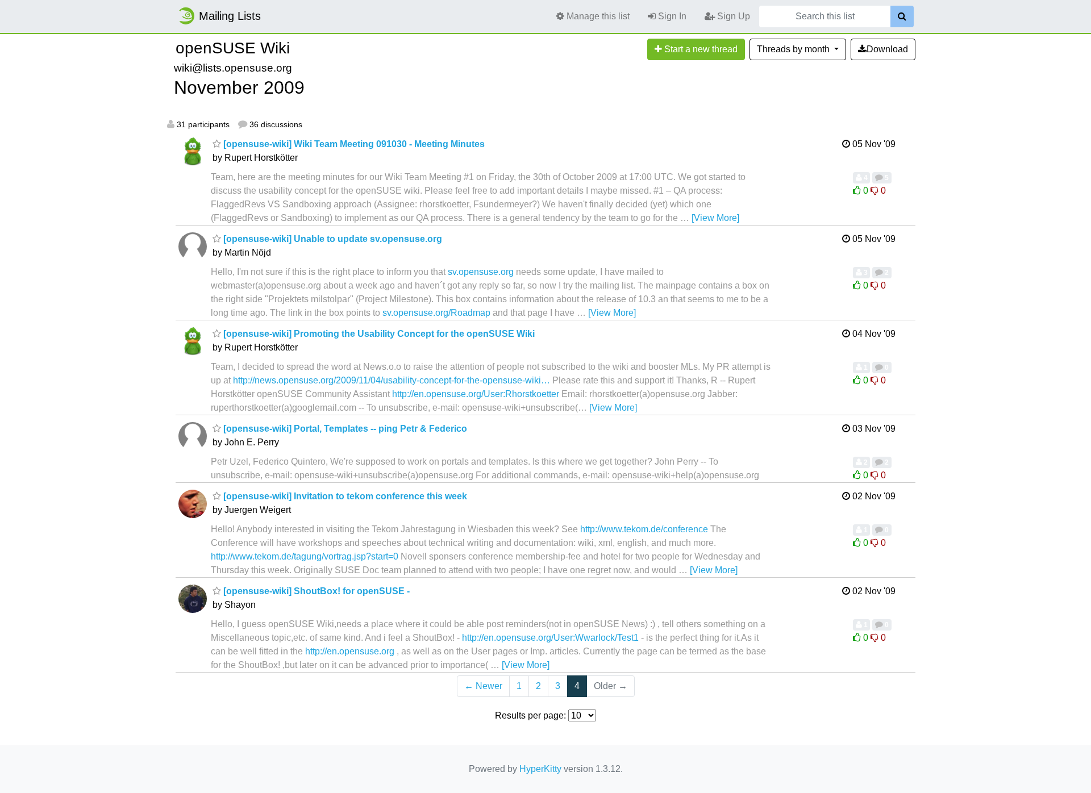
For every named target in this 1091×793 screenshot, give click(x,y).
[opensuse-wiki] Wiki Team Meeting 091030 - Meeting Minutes (353, 144)
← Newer (483, 686)
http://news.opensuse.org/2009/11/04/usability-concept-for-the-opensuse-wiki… (391, 380)
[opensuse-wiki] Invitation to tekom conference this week (344, 496)
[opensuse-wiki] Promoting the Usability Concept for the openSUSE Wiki (378, 334)
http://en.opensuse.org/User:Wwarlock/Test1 (550, 637)
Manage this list (597, 16)
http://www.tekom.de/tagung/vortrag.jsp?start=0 (304, 556)
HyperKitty (540, 769)
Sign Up (732, 16)
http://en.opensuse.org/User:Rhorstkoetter (475, 394)
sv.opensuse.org (481, 272)
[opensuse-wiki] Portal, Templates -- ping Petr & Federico (344, 428)
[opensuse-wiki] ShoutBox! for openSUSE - (315, 591)
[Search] (902, 16)
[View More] (715, 218)
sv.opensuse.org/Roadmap (436, 313)
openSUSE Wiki (233, 48)
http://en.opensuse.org (349, 651)
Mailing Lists (230, 16)
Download (887, 49)
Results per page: (530, 715)
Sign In (671, 16)
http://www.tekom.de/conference (644, 529)
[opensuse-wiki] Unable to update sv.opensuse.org (331, 239)
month (794, 49)
